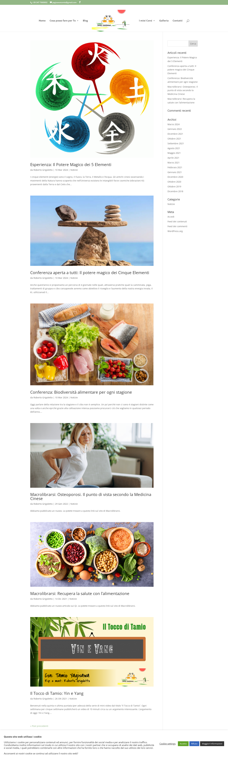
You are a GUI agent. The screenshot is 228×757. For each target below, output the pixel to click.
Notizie (74, 169)
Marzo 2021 (174, 162)
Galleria (164, 20)
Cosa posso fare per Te (63, 20)
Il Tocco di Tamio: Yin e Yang (56, 693)
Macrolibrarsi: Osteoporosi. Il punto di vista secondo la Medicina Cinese (90, 496)
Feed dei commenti (177, 226)
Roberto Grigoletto (43, 169)
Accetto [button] (183, 743)
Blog (85, 20)
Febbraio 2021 (175, 167)
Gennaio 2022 (175, 128)
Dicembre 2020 (175, 176)
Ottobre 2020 (174, 181)
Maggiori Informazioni (212, 743)
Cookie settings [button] (167, 743)
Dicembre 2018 (175, 191)
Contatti (178, 20)
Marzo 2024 (174, 124)
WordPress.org (175, 231)
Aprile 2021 (173, 157)
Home (42, 20)
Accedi (171, 216)
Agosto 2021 (174, 148)
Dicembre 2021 (175, 133)
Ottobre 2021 (174, 138)
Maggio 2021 (174, 152)
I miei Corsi (145, 20)
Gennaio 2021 (175, 172)
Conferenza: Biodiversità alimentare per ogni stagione (81, 392)
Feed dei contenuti (177, 221)
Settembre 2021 (176, 143)
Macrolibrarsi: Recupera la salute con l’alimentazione (79, 593)
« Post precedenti (39, 726)
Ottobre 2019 (174, 186)
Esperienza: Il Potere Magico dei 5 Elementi (70, 164)
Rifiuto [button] (194, 743)
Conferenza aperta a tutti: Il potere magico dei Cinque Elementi (89, 272)
